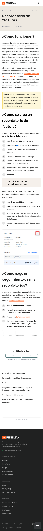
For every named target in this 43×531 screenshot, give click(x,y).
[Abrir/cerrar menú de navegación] (38, 3)
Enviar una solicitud (9, 503)
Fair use (18, 528)
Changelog (6, 489)
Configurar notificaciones (12, 395)
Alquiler (5, 460)
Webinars (5, 485)
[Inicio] (9, 3)
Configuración (7, 471)
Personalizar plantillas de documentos (17, 378)
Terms (11, 528)
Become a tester (8, 492)
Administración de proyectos (27, 11)
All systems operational (12, 450)
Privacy (4, 528)
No (30, 356)
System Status (7, 506)
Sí (13, 356)
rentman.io (6, 513)
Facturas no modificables (12, 383)
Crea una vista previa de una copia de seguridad (17, 401)
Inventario (6, 464)
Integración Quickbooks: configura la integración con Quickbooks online (17, 389)
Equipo (4, 467)
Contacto (6, 510)
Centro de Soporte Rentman (12, 11)
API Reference (7, 475)
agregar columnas (16, 300)
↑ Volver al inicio (21, 420)
